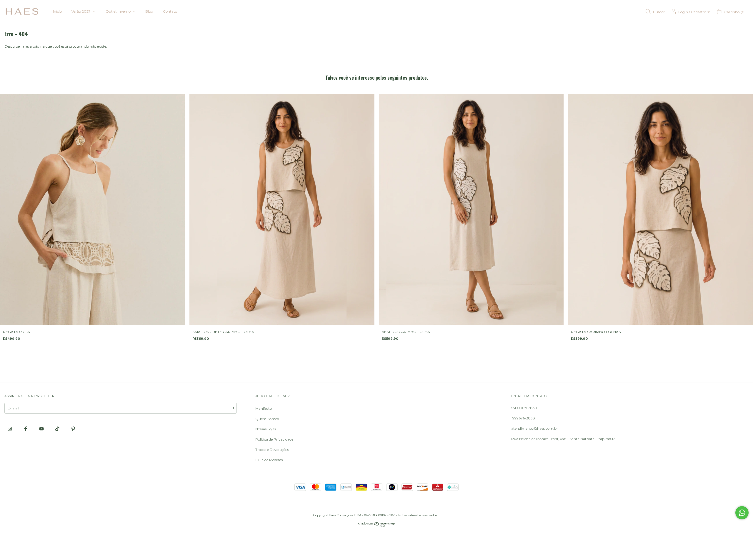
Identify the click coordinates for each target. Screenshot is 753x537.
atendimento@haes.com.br (534, 428)
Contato (170, 11)
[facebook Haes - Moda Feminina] (26, 428)
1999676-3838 (523, 418)
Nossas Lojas (265, 429)
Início (57, 11)
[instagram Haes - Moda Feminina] (10, 428)
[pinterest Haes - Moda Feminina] (73, 428)
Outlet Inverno (118, 11)
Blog (149, 11)
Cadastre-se (701, 12)
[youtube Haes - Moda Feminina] (42, 428)
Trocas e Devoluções (272, 449)
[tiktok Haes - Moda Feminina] (58, 428)
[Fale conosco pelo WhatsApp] (742, 512)
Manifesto (263, 408)
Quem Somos (267, 418)
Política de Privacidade (274, 439)
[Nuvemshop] (376, 526)
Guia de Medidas (269, 460)
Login (683, 12)
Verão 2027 (81, 11)
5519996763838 (524, 408)
